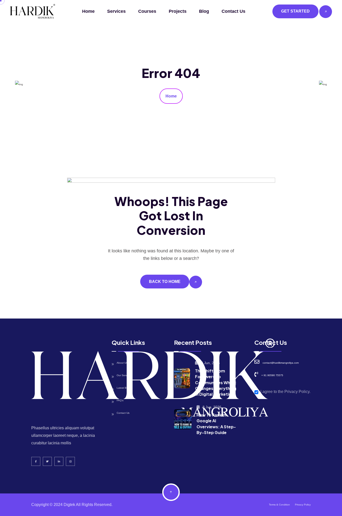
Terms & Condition (279, 504)
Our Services (124, 375)
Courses (147, 11)
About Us (122, 362)
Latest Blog (123, 387)
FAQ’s (120, 400)
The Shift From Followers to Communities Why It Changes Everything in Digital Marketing (215, 382)
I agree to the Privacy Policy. (285, 391)
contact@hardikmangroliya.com (281, 362)
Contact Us (233, 11)
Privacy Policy (303, 504)
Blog (204, 11)
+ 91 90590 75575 (272, 375)
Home (88, 11)
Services (116, 11)
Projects (178, 11)
